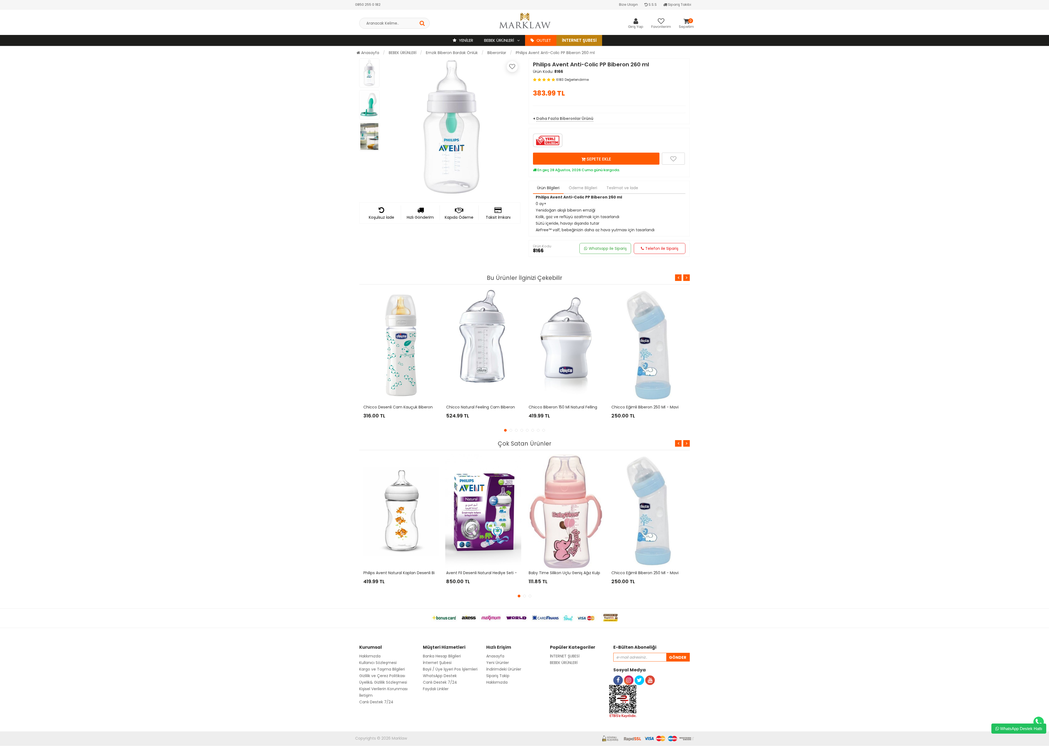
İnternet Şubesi (579, 40)
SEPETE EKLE (598, 159)
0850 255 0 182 (368, 4)
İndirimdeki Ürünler (503, 669)
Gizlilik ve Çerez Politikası (382, 675)
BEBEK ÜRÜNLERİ (499, 40)
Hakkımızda (370, 656)
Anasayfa (369, 52)
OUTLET (543, 40)
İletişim (366, 695)
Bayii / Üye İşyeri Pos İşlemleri (450, 669)
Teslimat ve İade (622, 188)
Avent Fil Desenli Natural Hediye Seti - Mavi (486, 573)
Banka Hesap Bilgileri (442, 656)
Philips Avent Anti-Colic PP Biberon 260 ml (555, 52)
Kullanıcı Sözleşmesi (378, 662)
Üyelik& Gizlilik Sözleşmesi (383, 682)
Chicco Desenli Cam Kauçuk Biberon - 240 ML (406, 407)
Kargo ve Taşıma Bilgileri (382, 669)
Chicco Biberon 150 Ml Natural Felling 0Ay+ (568, 407)
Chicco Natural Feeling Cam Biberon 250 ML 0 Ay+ (493, 407)
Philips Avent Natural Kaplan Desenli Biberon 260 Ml (411, 573)
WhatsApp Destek (440, 675)
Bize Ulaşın (628, 4)
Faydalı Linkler (436, 689)
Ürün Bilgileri (548, 188)
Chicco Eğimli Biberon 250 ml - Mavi (645, 407)
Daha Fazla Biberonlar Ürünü (564, 118)
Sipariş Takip (497, 675)
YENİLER (465, 40)
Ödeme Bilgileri (583, 188)
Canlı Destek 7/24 (376, 702)
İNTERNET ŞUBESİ (564, 656)
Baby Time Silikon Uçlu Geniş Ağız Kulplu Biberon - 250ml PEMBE (588, 573)
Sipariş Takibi (679, 4)
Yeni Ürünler (497, 662)
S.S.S (652, 4)
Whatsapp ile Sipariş (608, 248)
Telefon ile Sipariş (661, 248)
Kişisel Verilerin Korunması (383, 689)
